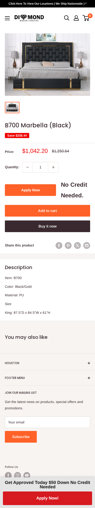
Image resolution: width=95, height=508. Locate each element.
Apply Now (30, 190)
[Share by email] (86, 245)
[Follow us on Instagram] (17, 475)
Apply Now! (47, 498)
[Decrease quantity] (27, 167)
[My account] (76, 18)
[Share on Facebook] (59, 245)
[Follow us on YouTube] (26, 475)
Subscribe (20, 437)
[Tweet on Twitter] (77, 245)
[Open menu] (7, 18)
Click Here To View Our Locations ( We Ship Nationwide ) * (47, 3)
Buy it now (47, 226)
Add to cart (47, 211)
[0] (86, 18)
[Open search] (66, 18)
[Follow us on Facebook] (8, 475)
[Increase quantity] (53, 167)
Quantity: (12, 167)
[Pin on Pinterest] (68, 245)
